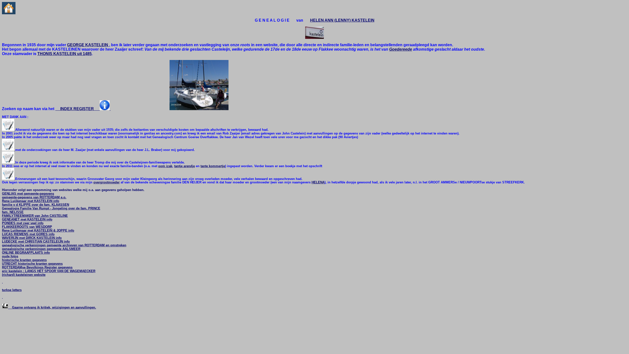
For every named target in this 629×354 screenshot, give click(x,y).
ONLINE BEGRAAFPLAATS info (26, 252)
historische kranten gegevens (24, 260)
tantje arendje (184, 166)
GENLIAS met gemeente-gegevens (28, 193)
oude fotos (10, 256)
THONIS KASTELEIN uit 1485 (64, 54)
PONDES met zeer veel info (22, 223)
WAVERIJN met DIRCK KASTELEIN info (32, 238)
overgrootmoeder (106, 182)
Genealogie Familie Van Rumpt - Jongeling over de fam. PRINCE (51, 208)
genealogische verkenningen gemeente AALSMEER (41, 249)
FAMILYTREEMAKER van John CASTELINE (35, 216)
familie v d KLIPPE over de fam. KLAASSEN (35, 204)
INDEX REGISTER (77, 109)
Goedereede (400, 49)
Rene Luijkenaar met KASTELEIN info (30, 201)
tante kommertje (212, 166)
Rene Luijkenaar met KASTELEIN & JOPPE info (38, 230)
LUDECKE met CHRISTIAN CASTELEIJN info (36, 241)
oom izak (165, 166)
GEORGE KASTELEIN (88, 45)
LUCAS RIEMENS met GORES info (28, 234)
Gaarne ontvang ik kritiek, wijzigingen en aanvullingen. (52, 307)
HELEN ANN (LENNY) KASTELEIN (342, 20)
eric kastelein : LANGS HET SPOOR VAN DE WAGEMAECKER (48, 271)
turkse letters (12, 290)
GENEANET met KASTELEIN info (27, 219)
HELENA (318, 182)
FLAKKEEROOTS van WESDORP (27, 227)
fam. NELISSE (13, 212)
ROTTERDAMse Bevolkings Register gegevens (37, 267)
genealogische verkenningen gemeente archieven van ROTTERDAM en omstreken (64, 245)
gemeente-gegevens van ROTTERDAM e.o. (34, 197)
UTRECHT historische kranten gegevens (32, 264)
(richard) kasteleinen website (23, 275)
